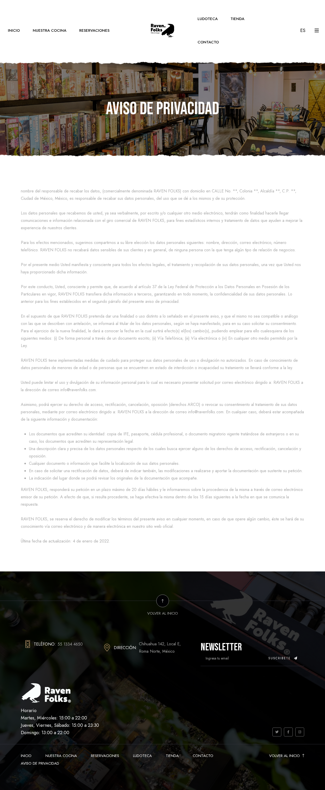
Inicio (14, 30)
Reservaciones (94, 30)
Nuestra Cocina (49, 30)
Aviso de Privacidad (40, 763)
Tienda (237, 19)
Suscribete (280, 658)
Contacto (208, 42)
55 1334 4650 (70, 644)
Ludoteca (208, 19)
